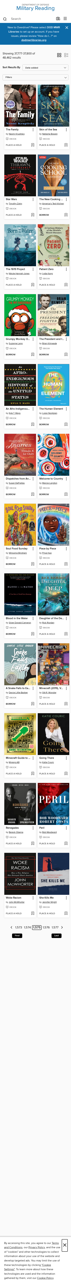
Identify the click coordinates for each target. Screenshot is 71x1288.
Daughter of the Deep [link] (52, 618)
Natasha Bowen (50, 134)
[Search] (5, 19)
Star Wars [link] (11, 199)
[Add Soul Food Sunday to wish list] (33, 564)
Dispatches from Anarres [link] (18, 478)
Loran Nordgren (49, 413)
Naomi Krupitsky (17, 134)
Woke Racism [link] (13, 897)
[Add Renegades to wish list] (33, 844)
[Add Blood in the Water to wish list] (33, 634)
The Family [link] (12, 129)
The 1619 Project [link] (15, 269)
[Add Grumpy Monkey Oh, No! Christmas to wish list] (33, 355)
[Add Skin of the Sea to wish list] (66, 145)
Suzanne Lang (16, 343)
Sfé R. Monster (49, 692)
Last (56, 935)
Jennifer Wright (49, 902)
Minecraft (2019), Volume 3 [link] (52, 688)
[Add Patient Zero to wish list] (66, 285)
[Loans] (58, 19)
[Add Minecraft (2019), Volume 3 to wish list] (66, 704)
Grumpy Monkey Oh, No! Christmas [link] (18, 339)
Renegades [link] (12, 828)
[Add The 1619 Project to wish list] (33, 285)
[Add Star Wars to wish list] (33, 215)
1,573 (18, 928)
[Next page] (62, 928)
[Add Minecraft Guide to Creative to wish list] (33, 774)
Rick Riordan (48, 622)
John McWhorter (16, 902)
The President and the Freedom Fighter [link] (52, 339)
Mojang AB (14, 762)
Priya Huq (47, 553)
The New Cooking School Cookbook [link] (52, 199)
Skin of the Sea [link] (48, 129)
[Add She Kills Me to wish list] (66, 913)
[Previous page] (11, 928)
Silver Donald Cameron (20, 622)
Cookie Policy (45, 1278)
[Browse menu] (65, 18)
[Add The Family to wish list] (33, 145)
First (17, 935)
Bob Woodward (49, 832)
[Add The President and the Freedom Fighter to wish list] (66, 355)
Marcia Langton (49, 483)
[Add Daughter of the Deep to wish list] (66, 634)
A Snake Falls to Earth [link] (18, 688)
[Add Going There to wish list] (66, 774)
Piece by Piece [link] (47, 548)
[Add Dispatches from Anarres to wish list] (33, 494)
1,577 (55, 928)
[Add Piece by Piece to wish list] (66, 564)
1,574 (27, 928)
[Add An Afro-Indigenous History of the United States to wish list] (33, 424)
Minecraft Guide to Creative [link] (18, 758)
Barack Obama (16, 832)
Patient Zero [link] (46, 269)
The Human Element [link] (51, 408)
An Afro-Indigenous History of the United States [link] (18, 408)
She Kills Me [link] (46, 897)
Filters (9, 77)
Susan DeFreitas (17, 483)
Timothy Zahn (15, 203)
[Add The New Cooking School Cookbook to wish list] (66, 215)
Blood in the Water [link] (17, 618)
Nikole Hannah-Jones (19, 273)
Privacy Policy (36, 1247)
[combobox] (28, 19)
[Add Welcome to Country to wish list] (66, 494)
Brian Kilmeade (49, 343)
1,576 (46, 928)
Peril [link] (41, 828)
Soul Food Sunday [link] (17, 548)
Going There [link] (46, 758)
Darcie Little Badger (18, 692)
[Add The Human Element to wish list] (66, 424)
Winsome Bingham (18, 553)
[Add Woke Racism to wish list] (33, 913)
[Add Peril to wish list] (66, 844)
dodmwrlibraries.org (33, 40)
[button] (59, 56)
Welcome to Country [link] (51, 478)
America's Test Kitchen (53, 203)
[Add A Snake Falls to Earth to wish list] (33, 704)
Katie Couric (48, 762)
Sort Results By (11, 67)
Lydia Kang (47, 273)
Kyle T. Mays (15, 413)
